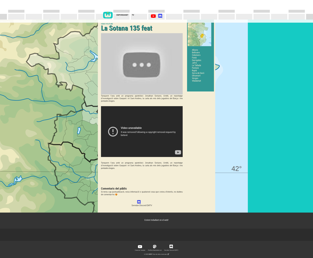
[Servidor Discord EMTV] (160, 16)
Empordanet (122, 15)
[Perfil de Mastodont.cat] (154, 247)
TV (133, 15)
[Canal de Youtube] (154, 16)
